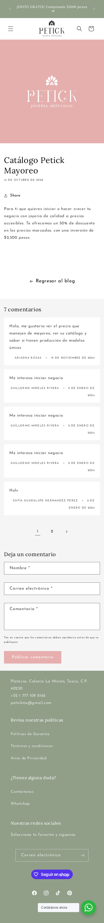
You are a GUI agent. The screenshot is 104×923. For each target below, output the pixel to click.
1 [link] (37, 532)
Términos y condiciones (32, 746)
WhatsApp (20, 804)
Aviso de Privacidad (28, 758)
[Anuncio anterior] (10, 9)
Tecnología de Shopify (78, 918)
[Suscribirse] (82, 855)
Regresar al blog (55, 281)
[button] (11, 29)
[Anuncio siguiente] (94, 9)
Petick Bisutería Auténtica (41, 918)
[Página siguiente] (66, 532)
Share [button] (15, 196)
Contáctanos (22, 792)
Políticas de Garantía (30, 734)
